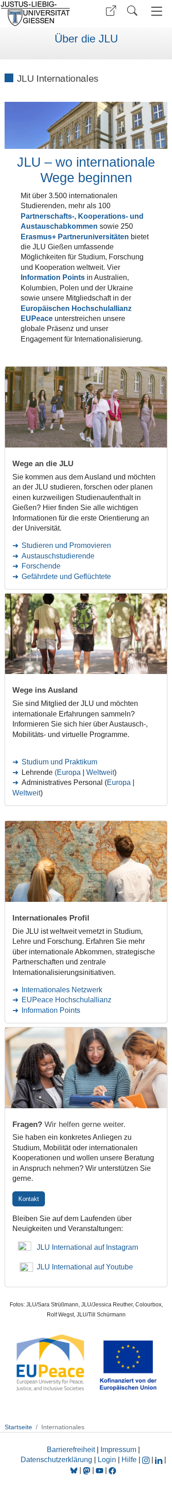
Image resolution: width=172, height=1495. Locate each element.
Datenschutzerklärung (56, 1459)
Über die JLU (86, 39)
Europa (120, 782)
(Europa (69, 772)
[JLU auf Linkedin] (159, 1459)
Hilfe (129, 1459)
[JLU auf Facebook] (112, 1470)
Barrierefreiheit (71, 1449)
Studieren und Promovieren (66, 545)
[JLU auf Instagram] (146, 1459)
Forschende (41, 566)
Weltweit (100, 772)
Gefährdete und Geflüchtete (66, 576)
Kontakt (28, 1198)
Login (108, 1459)
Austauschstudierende (58, 556)
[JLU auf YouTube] (99, 1470)
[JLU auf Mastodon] (87, 1470)
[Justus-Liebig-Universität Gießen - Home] (41, 13)
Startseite (18, 1427)
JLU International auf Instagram (84, 1247)
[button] (111, 11)
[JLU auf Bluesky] (74, 1470)
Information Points (51, 1010)
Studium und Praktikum (59, 762)
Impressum (118, 1449)
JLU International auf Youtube (83, 1267)
